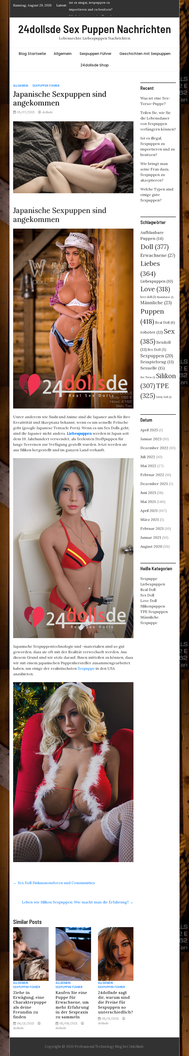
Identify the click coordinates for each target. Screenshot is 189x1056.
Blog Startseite (32, 53)
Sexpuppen (156, 355)
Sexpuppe (86, 668)
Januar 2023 (151, 439)
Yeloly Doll (163, 397)
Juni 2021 (148, 492)
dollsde (47, 112)
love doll (148, 297)
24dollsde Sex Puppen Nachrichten (94, 28)
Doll (154, 246)
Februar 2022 (152, 474)
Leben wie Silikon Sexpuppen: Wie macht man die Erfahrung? (77, 902)
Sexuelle (152, 368)
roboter (151, 332)
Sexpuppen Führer (96, 53)
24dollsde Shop (94, 65)
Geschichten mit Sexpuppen (145, 53)
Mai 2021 (148, 501)
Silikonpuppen (152, 606)
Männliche (156, 302)
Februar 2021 (152, 528)
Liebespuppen (79, 433)
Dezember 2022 (154, 448)
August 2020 (151, 546)
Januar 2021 (150, 537)
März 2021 (149, 519)
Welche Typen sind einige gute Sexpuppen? (156, 194)
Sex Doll (157, 349)
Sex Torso (147, 377)
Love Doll (148, 600)
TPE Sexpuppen (154, 611)
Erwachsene (157, 255)
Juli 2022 (147, 456)
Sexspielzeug (157, 361)
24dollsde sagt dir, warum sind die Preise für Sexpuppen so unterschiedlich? (115, 1002)
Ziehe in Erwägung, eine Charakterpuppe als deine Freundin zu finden (30, 1004)
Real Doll (165, 322)
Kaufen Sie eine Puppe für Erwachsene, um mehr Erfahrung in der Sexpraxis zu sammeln (72, 1004)
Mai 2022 (148, 465)
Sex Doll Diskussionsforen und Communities (54, 882)
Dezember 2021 (154, 483)
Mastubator (165, 297)
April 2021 (149, 510)
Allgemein (63, 53)
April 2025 (149, 430)
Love (155, 289)
